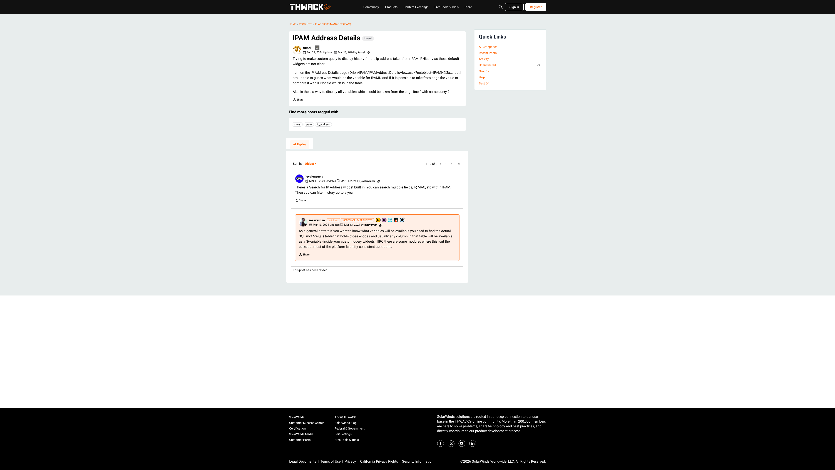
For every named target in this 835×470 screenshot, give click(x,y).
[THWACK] (310, 7)
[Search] (500, 7)
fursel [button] (307, 48)
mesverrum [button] (317, 220)
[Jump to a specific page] (458, 163)
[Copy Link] (368, 52)
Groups (484, 71)
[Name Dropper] (384, 220)
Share (298, 100)
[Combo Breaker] (378, 220)
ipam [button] (309, 124)
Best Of (484, 83)
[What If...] (317, 48)
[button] (297, 50)
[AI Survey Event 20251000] (390, 220)
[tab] (299, 144)
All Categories (488, 47)
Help (482, 77)
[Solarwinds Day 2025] (396, 220)
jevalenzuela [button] (314, 176)
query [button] (297, 124)
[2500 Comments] (402, 220)
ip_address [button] (323, 124)
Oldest (309, 164)
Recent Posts (488, 53)
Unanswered (510, 65)
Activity (484, 59)
